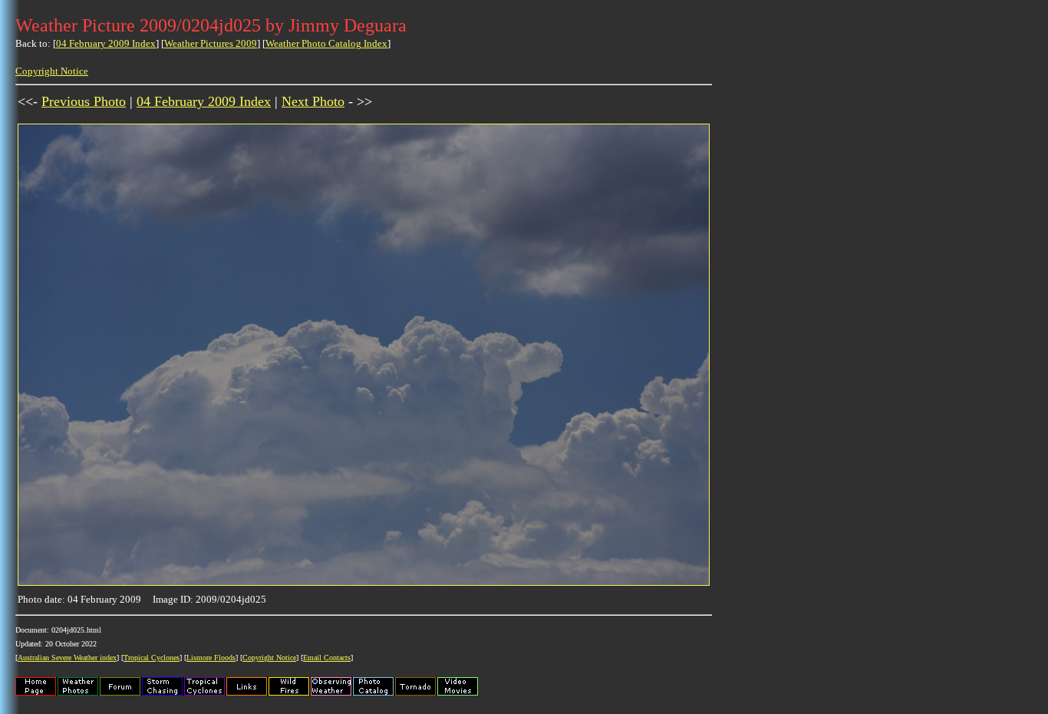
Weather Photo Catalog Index (326, 43)
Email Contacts (327, 657)
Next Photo (313, 101)
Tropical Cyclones (152, 657)
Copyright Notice (51, 71)
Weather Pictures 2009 (210, 43)
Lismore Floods (211, 657)
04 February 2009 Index (106, 43)
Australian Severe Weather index (67, 657)
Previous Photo (83, 101)
